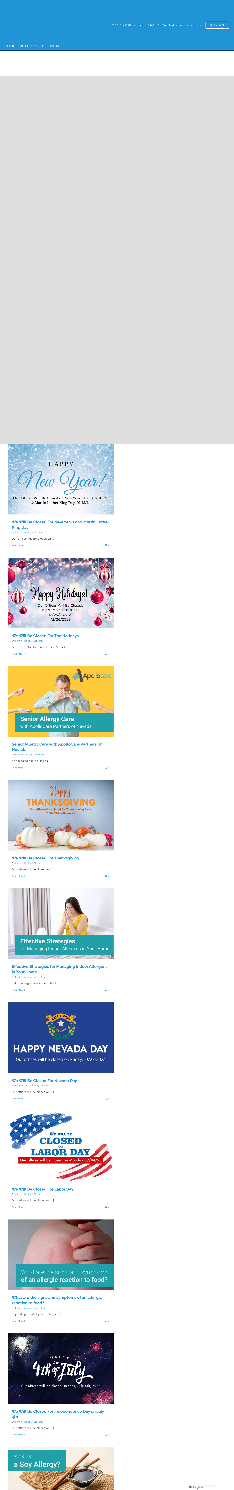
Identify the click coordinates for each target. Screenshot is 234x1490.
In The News (37, 755)
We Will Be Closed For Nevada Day (61, 1035)
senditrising (21, 755)
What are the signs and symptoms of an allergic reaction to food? (61, 1250)
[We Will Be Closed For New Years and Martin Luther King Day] (61, 479)
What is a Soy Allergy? (61, 1480)
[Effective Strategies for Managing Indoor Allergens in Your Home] (61, 923)
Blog (43, 977)
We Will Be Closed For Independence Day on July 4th (61, 1366)
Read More (18, 545)
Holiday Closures (33, 532)
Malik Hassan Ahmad (26, 977)
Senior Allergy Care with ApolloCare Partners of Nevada (61, 699)
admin (18, 532)
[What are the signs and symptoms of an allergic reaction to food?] (61, 1254)
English (197, 1487)
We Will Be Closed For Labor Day (61, 1144)
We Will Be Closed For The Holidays (61, 590)
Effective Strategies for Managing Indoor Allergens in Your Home (61, 919)
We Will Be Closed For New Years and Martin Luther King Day (61, 475)
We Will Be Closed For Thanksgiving (61, 813)
